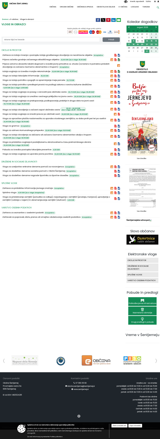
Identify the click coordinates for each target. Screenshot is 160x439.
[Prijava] (158, 1)
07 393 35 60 (81, 383)
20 (142, 44)
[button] (4, 361)
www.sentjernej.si (81, 389)
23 (156, 44)
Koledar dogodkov (142, 21)
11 (133, 41)
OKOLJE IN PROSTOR (11, 50)
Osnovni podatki (11, 378)
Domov (5, 19)
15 (151, 41)
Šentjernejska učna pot (138, 220)
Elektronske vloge (142, 254)
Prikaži (111, 39)
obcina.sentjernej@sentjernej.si (81, 386)
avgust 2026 (142, 27)
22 (152, 44)
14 (147, 41)
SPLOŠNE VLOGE (9, 183)
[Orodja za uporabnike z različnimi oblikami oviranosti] (126, 1)
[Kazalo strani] (155, 1)
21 (147, 44)
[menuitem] (53, 6)
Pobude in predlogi (142, 292)
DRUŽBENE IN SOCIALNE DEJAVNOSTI (19, 161)
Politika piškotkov (56, 436)
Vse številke (141, 158)
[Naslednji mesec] (156, 27)
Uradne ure (151, 378)
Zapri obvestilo (135, 426)
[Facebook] (78, 416)
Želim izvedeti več (119, 426)
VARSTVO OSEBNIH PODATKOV (17, 207)
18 (133, 44)
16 (156, 41)
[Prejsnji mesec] (129, 27)
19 (138, 44)
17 (129, 44)
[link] (98, 20)
